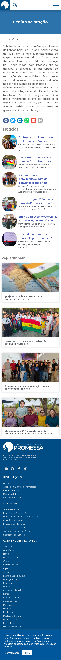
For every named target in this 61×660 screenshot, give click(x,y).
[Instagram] (12, 468)
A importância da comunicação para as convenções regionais (33, 179)
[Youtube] (6, 468)
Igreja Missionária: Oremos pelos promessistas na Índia (23, 297)
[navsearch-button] (15, 5)
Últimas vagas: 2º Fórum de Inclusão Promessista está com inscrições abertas (29, 432)
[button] (6, 120)
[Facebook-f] (19, 468)
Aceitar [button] (27, 653)
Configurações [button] (12, 653)
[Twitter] (25, 468)
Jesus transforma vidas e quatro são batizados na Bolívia (26, 342)
